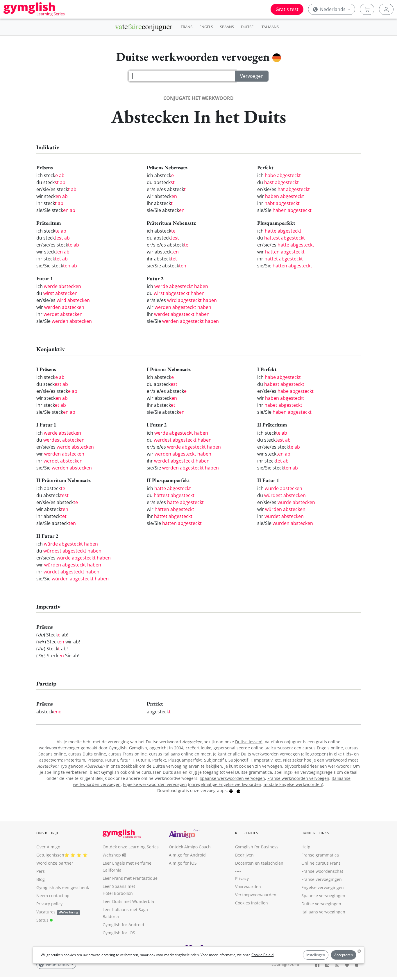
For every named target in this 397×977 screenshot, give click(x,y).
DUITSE (247, 26)
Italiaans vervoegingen (323, 912)
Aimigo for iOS (183, 863)
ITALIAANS (269, 26)
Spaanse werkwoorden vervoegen (232, 778)
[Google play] (231, 790)
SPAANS (227, 26)
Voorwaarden (248, 886)
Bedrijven (244, 855)
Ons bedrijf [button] (47, 833)
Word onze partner (54, 863)
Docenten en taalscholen (259, 863)
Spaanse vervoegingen (323, 895)
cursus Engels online (323, 748)
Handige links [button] (315, 833)
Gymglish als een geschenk (62, 887)
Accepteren (343, 954)
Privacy (242, 878)
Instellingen (315, 954)
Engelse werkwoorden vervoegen (155, 784)
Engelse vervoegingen (322, 887)
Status (43, 920)
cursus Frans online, (128, 754)
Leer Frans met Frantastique (130, 878)
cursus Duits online (87, 754)
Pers (40, 871)
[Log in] (386, 9)
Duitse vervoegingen (321, 903)
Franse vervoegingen (321, 879)
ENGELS (206, 26)
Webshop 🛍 (114, 855)
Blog (40, 879)
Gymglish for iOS (119, 932)
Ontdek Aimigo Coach (190, 847)
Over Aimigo (48, 847)
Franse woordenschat (322, 871)
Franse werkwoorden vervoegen (298, 778)
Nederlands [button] (333, 9)
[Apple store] (238, 790)
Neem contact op (52, 895)
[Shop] (367, 9)
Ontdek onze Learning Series (131, 847)
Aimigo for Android (187, 855)
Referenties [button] (246, 833)
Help (305, 847)
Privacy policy (49, 903)
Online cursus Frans (321, 863)
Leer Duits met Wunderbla (128, 901)
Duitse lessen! (248, 741)
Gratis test (287, 9)
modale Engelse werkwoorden (293, 784)
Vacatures (46, 912)
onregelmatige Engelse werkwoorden (225, 784)
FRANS (186, 26)
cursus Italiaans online (171, 754)
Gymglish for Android (123, 924)
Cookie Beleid (262, 954)
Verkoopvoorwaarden (255, 894)
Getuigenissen (50, 855)
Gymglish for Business (256, 847)
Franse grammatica (320, 855)
